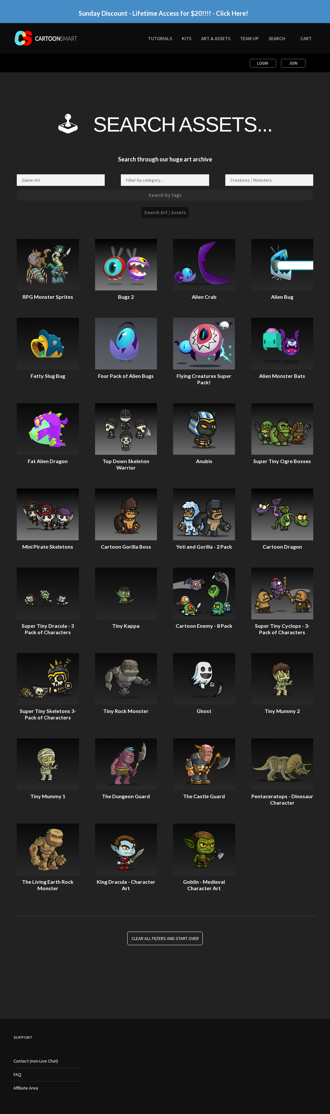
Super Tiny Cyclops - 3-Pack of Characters (282, 629)
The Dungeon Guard (126, 796)
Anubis (204, 461)
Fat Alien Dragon (48, 461)
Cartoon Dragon (282, 546)
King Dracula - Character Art (126, 885)
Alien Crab (204, 297)
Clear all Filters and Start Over (165, 938)
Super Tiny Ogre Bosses (282, 461)
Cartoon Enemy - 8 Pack (204, 626)
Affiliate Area (26, 1088)
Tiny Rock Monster (126, 711)
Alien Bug (282, 297)
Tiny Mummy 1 (47, 796)
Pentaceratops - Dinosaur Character (282, 799)
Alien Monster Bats (282, 376)
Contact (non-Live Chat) (36, 1061)
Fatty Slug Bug (48, 376)
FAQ (17, 1074)
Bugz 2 (126, 297)
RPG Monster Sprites (48, 297)
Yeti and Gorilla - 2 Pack (204, 546)
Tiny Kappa (126, 626)
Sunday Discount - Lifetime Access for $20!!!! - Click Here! (163, 13)
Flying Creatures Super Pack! (204, 379)
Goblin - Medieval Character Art (204, 885)
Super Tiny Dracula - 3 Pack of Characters (48, 629)
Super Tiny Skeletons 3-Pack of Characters (48, 714)
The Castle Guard (204, 796)
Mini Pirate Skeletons (47, 546)
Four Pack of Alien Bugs (126, 376)
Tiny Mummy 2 (282, 711)
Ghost (204, 711)
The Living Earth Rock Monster (47, 885)
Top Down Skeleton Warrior (125, 464)
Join (293, 63)
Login (263, 63)
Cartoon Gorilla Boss (126, 546)
